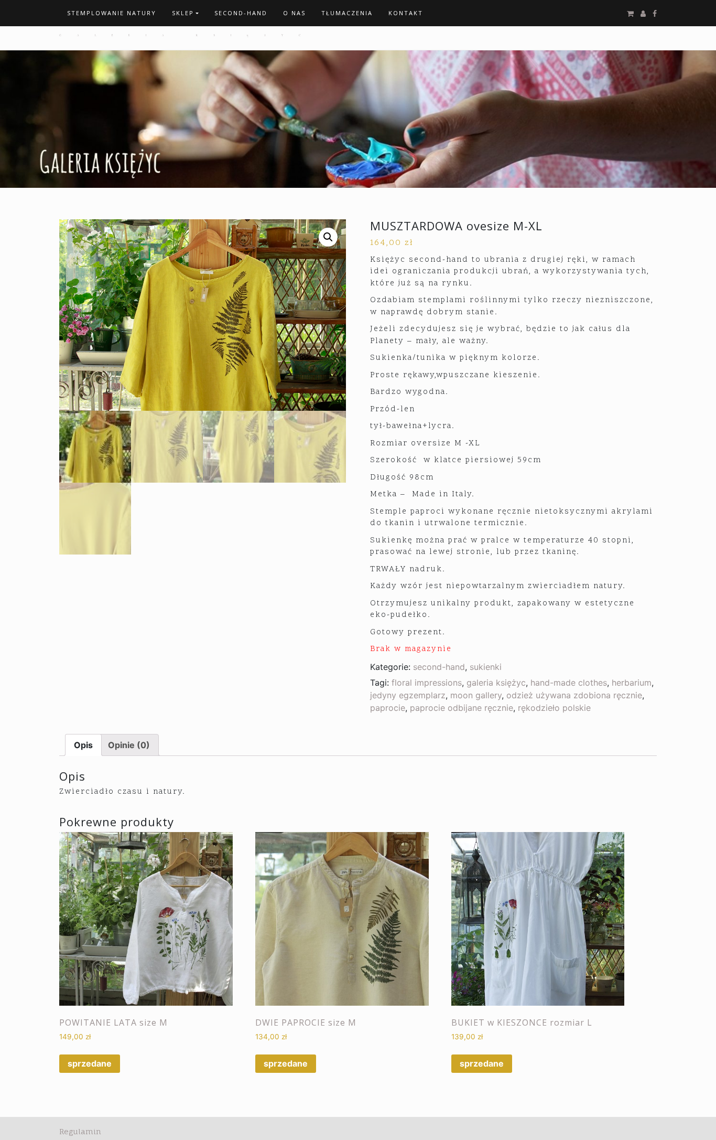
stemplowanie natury (111, 13)
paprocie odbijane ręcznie (461, 707)
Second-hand (240, 13)
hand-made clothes (568, 682)
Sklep (183, 13)
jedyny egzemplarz (408, 695)
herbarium (632, 682)
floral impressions (427, 682)
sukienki (486, 667)
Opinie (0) (129, 745)
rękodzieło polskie (554, 707)
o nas (294, 13)
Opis (83, 745)
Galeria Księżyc (187, 35)
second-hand (439, 667)
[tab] (83, 745)
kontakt (405, 13)
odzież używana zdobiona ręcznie (574, 695)
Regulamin (80, 1131)
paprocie (387, 707)
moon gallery (476, 695)
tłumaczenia (347, 13)
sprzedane (90, 1063)
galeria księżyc (496, 682)
